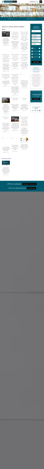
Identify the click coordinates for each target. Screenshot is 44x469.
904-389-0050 (32, 188)
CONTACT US (32, 1)
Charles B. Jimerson (36, 70)
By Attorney (34, 38)
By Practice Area (35, 41)
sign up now (36, 99)
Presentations (30, 18)
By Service (34, 43)
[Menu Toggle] (40, 1)
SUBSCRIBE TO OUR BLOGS (29, 184)
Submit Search (36, 62)
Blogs (9, 18)
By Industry (34, 35)
